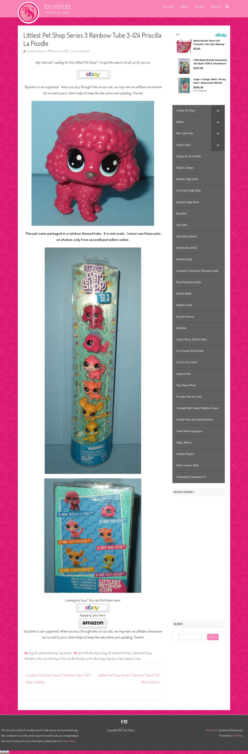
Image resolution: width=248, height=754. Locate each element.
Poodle (71, 659)
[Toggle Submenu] (218, 110)
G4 (35, 653)
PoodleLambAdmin (36, 51)
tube (137, 659)
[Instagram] (125, 721)
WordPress (237, 735)
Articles (216, 7)
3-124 (85, 653)
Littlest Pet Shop (48, 653)
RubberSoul (212, 730)
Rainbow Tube (115, 659)
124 (79, 653)
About (184, 7)
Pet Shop (54, 659)
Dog (30, 653)
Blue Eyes (95, 653)
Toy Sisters (57, 6)
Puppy (102, 659)
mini (44, 659)
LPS (39, 659)
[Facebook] (122, 721)
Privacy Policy (68, 741)
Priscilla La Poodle (86, 659)
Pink (62, 659)
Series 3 (129, 659)
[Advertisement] (198, 557)
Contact (200, 7)
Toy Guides (168, 7)
